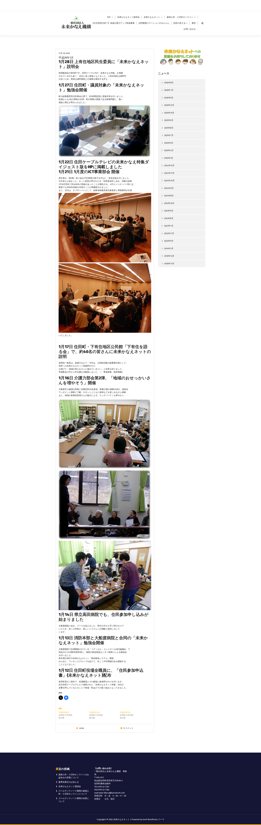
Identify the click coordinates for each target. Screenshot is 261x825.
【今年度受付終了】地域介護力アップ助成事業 (113, 23)
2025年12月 (169, 105)
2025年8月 (168, 128)
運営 (194, 23)
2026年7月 (168, 90)
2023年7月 (168, 226)
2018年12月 (169, 256)
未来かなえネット (152, 17)
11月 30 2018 (64, 53)
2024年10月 (169, 180)
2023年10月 (169, 203)
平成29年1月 (125, 712)
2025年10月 (169, 113)
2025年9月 (168, 120)
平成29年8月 (64, 712)
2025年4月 (168, 150)
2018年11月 (169, 263)
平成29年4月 (94, 712)
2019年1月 (168, 248)
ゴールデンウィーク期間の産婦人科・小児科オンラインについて (73, 792)
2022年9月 (168, 241)
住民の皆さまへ (180, 23)
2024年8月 (169, 195)
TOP (109, 17)
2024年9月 (169, 188)
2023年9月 (168, 211)
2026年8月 (168, 82)
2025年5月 (168, 143)
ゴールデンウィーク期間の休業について (73, 800)
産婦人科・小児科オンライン (180, 17)
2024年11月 (169, 173)
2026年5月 (168, 97)
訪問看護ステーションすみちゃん (154, 23)
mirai (81, 728)
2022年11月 (169, 233)
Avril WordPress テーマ (153, 819)
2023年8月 (168, 218)
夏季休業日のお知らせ (68, 782)
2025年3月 (168, 158)
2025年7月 (168, 135)
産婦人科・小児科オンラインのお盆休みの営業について (73, 776)
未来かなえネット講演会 (128, 17)
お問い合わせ (190, 29)
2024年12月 (169, 165)
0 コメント (128, 728)
